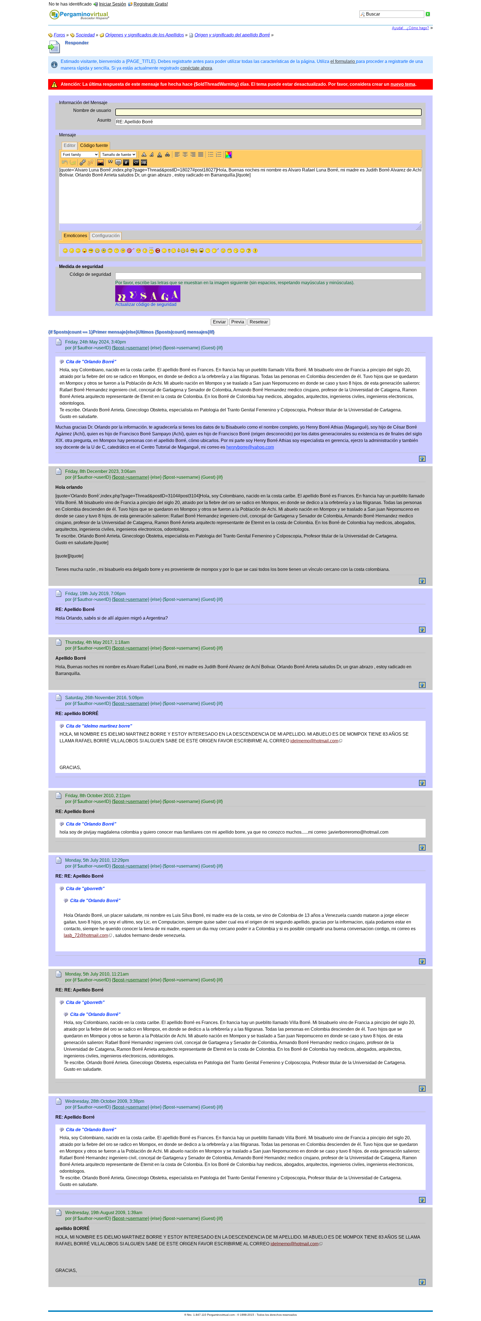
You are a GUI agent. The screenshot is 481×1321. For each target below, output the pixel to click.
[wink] (78, 250)
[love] (130, 250)
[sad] (71, 250)
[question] (248, 250)
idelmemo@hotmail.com (314, 740)
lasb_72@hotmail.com (86, 935)
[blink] (145, 250)
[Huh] (116, 250)
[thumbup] (193, 250)
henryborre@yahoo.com (250, 447)
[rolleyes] (110, 250)
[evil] (236, 250)
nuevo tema (403, 84)
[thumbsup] (183, 250)
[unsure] (123, 250)
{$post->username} (130, 347)
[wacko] (223, 250)
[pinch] (207, 250)
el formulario (343, 61)
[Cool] (91, 250)
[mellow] (164, 250)
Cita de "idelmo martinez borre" (99, 726)
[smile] (65, 250)
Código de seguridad (90, 274)
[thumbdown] (172, 250)
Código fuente (94, 145)
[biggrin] (97, 250)
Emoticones (75, 235)
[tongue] (84, 250)
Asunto (104, 120)
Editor (69, 145)
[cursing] (157, 250)
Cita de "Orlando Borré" (91, 361)
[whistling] (229, 250)
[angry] (138, 250)
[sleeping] (215, 250)
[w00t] (201, 250)
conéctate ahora (196, 68)
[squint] (242, 250)
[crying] (103, 250)
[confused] (151, 250)
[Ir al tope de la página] (422, 458)
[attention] (255, 250)
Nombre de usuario (92, 110)
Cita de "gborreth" (85, 888)
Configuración (106, 235)
